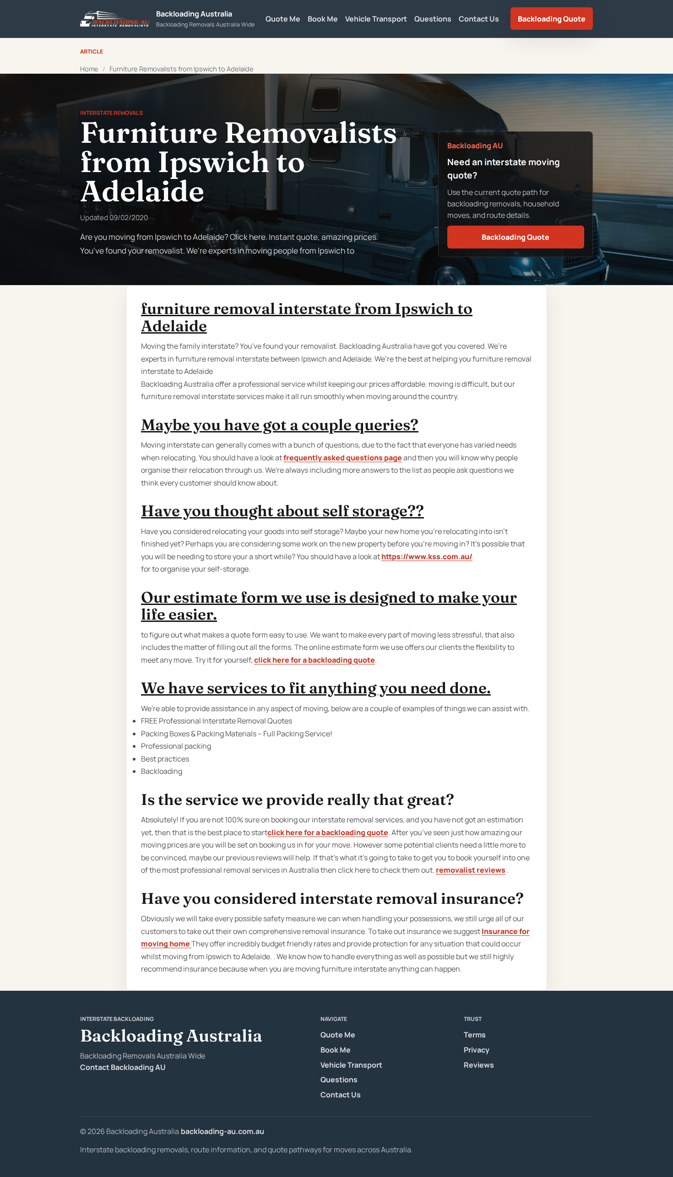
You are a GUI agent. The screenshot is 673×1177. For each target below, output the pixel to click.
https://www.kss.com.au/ (426, 556)
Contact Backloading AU (123, 1067)
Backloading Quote (552, 19)
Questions (432, 19)
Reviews (479, 1065)
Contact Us (479, 19)
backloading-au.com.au (222, 1131)
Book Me (323, 19)
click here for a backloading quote (314, 660)
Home (89, 68)
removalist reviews (470, 870)
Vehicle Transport (376, 19)
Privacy (476, 1050)
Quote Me (283, 19)
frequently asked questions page (342, 458)
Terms (475, 1035)
